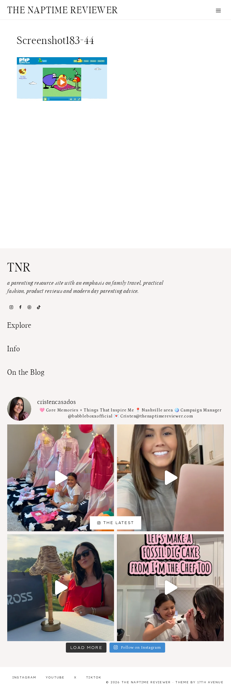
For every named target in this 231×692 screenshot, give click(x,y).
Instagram (24, 677)
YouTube (55, 677)
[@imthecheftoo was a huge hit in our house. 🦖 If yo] (170, 587)
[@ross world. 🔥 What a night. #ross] (60, 587)
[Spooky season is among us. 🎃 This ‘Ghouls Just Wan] (60, 477)
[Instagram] (11, 307)
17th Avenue (210, 682)
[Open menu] (218, 10)
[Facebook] (20, 307)
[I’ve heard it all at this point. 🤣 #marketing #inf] (170, 477)
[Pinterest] (29, 307)
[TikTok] (38, 307)
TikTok (94, 677)
